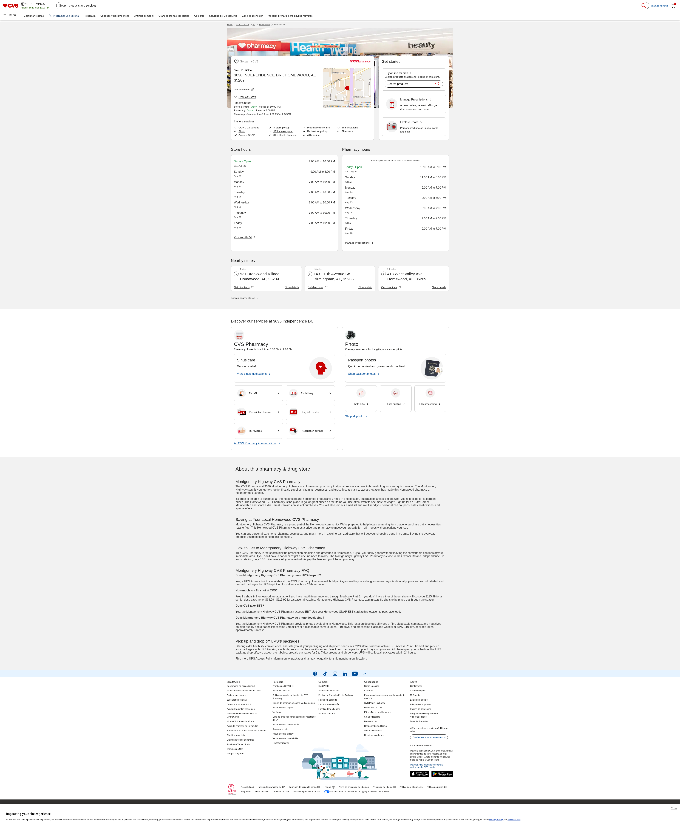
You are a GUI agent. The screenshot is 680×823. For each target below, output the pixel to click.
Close (674, 808)
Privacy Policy (496, 819)
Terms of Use (514, 819)
